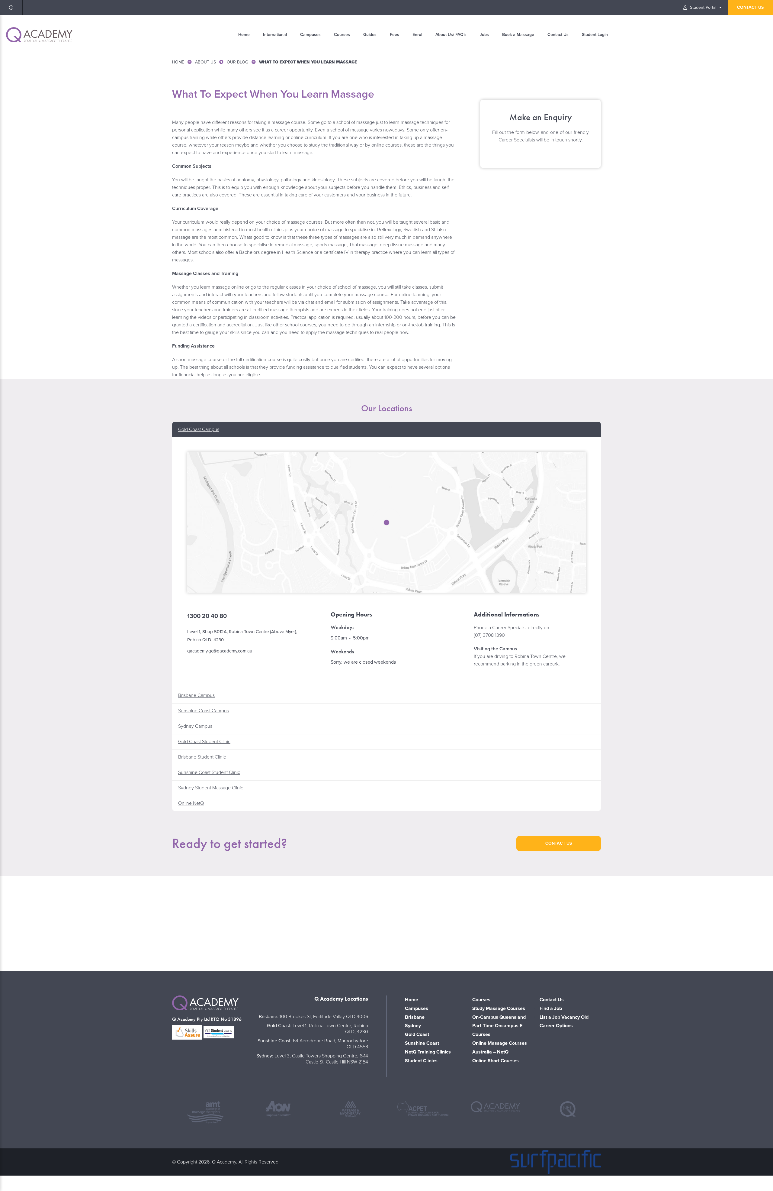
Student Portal (703, 7)
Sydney (413, 1026)
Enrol (417, 34)
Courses (342, 34)
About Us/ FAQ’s (451, 34)
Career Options (556, 1026)
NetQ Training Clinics (428, 1052)
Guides (370, 34)
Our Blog (237, 62)
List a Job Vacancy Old (564, 1017)
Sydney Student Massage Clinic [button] (210, 788)
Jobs (484, 34)
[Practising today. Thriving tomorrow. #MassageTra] (542, 922)
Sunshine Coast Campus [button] (203, 711)
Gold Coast (417, 1034)
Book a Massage (518, 34)
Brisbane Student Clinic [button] (202, 757)
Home (244, 34)
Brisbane (415, 1017)
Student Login (595, 34)
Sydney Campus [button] (195, 726)
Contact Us (558, 34)
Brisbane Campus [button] (196, 695)
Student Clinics (421, 1061)
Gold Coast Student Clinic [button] (204, 742)
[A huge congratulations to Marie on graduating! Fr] (76, 922)
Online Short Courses (495, 1061)
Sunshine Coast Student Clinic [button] (209, 772)
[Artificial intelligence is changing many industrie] (697, 922)
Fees (394, 34)
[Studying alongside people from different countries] (231, 922)
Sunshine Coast (422, 1043)
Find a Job (551, 1008)
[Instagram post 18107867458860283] (386, 922)
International (275, 34)
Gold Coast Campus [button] (198, 429)
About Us (205, 62)
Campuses (310, 34)
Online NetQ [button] (191, 803)
